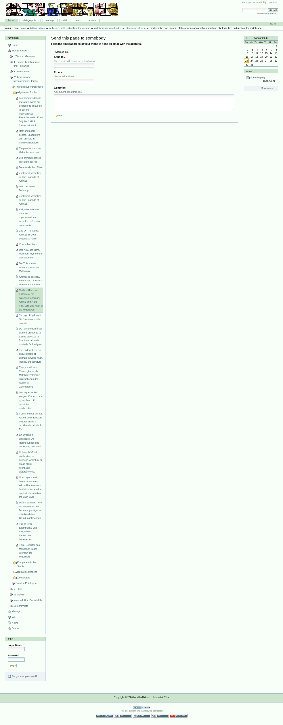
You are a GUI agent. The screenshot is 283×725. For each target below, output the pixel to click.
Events (92, 20)
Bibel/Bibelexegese (27, 572)
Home (11, 20)
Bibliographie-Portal (62, 9)
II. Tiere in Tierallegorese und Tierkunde (26, 64)
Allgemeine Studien (135, 28)
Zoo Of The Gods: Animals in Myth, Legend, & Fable (29, 234)
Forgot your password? (24, 676)
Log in (273, 23)
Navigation (13, 37)
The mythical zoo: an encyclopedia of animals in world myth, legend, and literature (31, 356)
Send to (58, 56)
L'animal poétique (28, 244)
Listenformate (20, 605)
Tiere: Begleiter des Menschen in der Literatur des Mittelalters (29, 551)
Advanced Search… (267, 13)
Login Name (15, 645)
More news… (268, 88)
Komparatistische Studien (26, 564)
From (57, 72)
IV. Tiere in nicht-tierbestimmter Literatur (69, 28)
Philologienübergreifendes (107, 28)
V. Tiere (17, 589)
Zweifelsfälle (23, 577)
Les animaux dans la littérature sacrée (30, 159)
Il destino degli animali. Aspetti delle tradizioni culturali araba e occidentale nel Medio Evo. (31, 421)
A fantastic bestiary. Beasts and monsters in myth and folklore (30, 280)
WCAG (123, 715)
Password (13, 655)
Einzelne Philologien (25, 583)
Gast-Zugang (262, 79)
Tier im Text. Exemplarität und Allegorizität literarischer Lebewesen (28, 531)
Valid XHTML (141, 715)
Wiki (65, 20)
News (78, 20)
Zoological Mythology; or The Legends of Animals (30, 177)
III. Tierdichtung (21, 71)
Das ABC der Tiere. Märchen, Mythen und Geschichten (30, 254)
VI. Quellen (19, 594)
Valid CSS (160, 715)
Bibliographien (30, 20)
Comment (60, 87)
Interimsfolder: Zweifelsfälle (27, 600)
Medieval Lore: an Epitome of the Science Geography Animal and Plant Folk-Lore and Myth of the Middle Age (31, 300)
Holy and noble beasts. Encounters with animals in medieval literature (29, 137)
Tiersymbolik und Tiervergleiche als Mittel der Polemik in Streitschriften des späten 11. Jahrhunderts (29, 377)
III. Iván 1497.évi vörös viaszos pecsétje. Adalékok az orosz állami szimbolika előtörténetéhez (30, 462)
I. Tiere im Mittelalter (24, 56)
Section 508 (104, 715)
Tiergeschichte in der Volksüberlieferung (30, 150)
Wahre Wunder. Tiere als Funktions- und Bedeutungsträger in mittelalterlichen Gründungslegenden (30, 510)
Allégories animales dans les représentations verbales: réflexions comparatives (29, 217)
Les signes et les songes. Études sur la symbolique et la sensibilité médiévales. (30, 400)
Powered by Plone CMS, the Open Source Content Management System (141, 707)
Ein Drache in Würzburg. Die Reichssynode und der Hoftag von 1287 (30, 440)
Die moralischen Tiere (30, 167)
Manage (50, 20)
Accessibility (259, 2)
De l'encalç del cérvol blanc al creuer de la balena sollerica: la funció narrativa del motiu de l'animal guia (30, 336)
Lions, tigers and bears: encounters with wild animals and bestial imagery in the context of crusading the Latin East (30, 487)
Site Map (246, 2)
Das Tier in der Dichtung (27, 188)
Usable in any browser (178, 715)
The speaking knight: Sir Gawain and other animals (30, 319)
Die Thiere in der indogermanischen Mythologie (29, 267)
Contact (273, 2)
